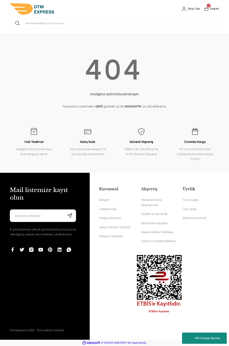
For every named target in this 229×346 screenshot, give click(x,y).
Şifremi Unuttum (195, 218)
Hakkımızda (108, 209)
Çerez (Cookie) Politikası (158, 241)
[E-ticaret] (114, 343)
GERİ (99, 106)
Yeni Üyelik (190, 200)
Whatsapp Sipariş (207, 338)
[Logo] (32, 9)
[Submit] (70, 215)
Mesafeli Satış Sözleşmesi (151, 202)
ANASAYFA (133, 106)
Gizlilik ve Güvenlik (154, 214)
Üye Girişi (189, 209)
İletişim (104, 200)
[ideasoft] (91, 343)
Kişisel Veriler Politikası (157, 232)
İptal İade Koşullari (154, 223)
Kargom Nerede (111, 236)
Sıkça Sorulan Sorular (114, 227)
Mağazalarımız (110, 218)
